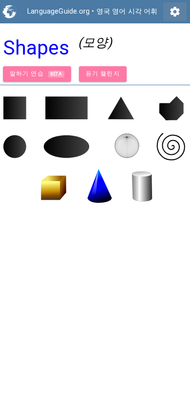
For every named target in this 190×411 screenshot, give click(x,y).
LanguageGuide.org (58, 11)
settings (175, 12)
